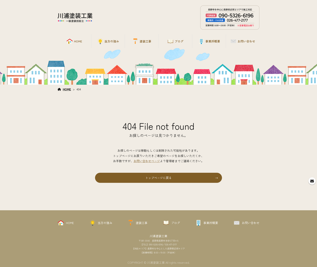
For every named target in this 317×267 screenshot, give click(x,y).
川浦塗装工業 (158, 236)
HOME (67, 89)
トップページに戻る (158, 177)
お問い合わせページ (147, 161)
